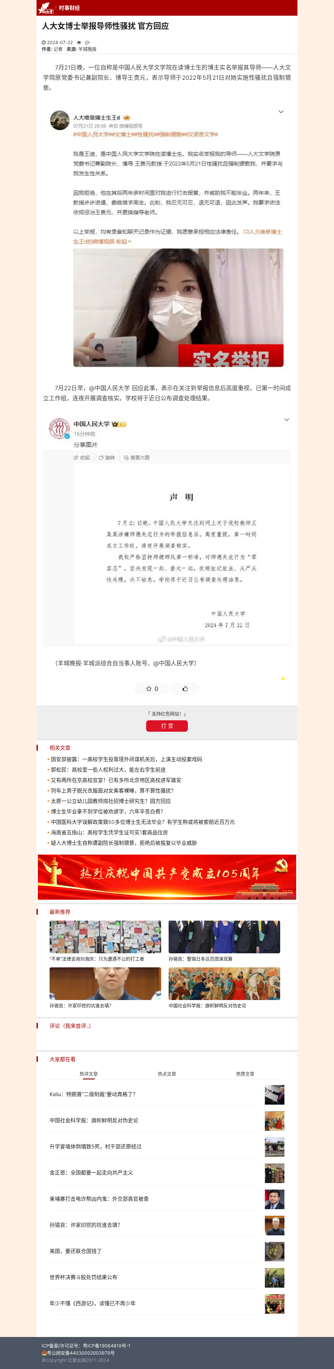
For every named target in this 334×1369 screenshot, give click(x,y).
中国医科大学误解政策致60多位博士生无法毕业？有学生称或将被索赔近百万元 (143, 822)
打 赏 (167, 726)
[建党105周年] (167, 898)
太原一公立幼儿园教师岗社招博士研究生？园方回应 (111, 801)
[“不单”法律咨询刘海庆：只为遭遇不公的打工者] (105, 938)
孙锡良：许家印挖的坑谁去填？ (82, 1005)
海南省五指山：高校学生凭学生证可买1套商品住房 (109, 832)
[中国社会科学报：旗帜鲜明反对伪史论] (224, 984)
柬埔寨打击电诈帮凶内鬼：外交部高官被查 (99, 1198)
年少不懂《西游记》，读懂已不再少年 (93, 1303)
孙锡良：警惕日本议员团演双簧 (201, 958)
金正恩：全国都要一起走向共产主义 (91, 1172)
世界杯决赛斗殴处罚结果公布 (83, 1277)
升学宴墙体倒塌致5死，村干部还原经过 (96, 1146)
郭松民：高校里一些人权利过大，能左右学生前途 (108, 769)
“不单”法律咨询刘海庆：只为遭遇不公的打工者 (97, 958)
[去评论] (318, 935)
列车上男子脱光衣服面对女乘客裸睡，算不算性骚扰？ (113, 790)
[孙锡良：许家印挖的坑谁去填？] (105, 984)
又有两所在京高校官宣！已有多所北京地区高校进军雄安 (116, 780)
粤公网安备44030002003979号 (81, 1353)
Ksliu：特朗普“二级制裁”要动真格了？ (94, 1094)
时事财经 (69, 8)
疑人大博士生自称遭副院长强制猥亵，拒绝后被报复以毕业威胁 (124, 843)
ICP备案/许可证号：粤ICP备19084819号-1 (86, 1345)
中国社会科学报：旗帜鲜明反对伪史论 (207, 1005)
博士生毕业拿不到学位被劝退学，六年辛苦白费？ (108, 811)
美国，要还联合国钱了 (76, 1251)
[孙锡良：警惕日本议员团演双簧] (224, 938)
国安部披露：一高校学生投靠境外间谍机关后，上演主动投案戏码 (126, 759)
